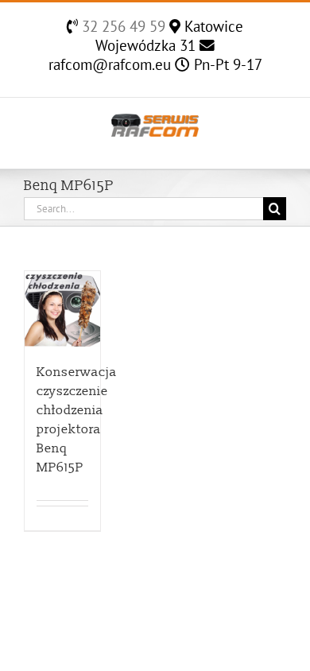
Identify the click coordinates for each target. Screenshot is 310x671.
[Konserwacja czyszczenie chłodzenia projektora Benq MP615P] (62, 309)
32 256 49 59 (121, 26)
